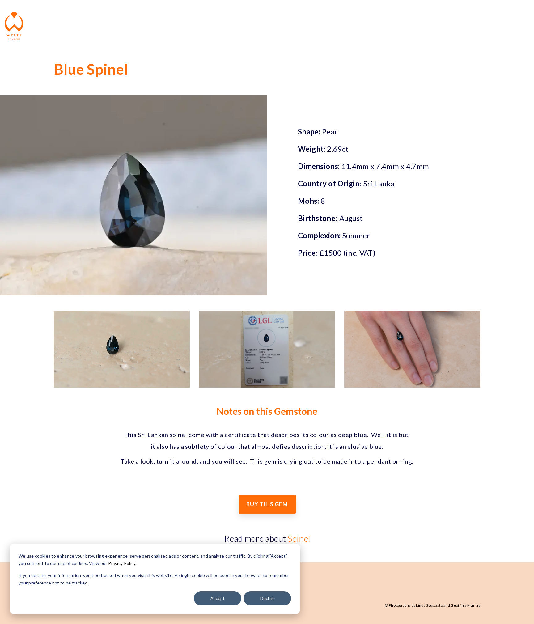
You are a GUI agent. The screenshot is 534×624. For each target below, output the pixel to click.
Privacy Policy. (122, 563)
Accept (217, 598)
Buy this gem (267, 504)
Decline (267, 598)
